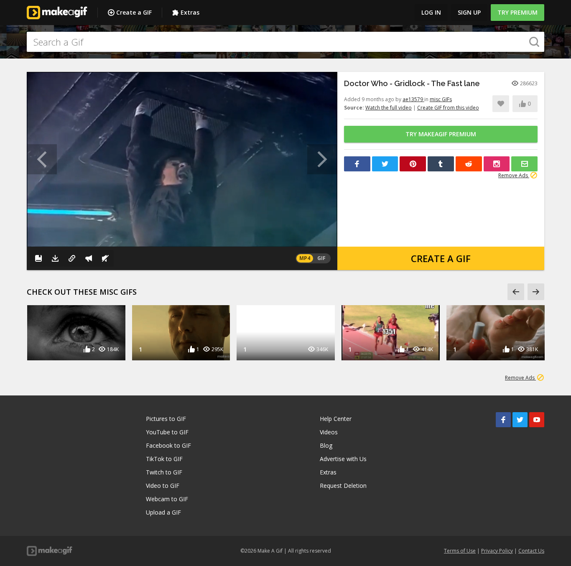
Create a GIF (134, 12)
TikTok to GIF (164, 459)
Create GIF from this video (448, 107)
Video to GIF (162, 486)
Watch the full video (388, 107)
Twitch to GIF (164, 472)
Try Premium (517, 12)
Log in (431, 12)
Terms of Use (460, 550)
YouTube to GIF (167, 432)
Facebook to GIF (168, 445)
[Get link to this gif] (72, 258)
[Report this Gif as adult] (88, 258)
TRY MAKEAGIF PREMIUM (440, 134)
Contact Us (531, 550)
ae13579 (413, 99)
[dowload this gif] (55, 258)
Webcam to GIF (167, 499)
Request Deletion (343, 486)
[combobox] (285, 42)
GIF (321, 258)
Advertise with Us (343, 459)
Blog (326, 445)
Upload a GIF (163, 512)
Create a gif (441, 258)
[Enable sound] (105, 258)
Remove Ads (513, 175)
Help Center (336, 419)
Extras (190, 12)
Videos (329, 432)
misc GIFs (441, 99)
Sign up (469, 12)
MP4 (304, 258)
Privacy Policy (497, 550)
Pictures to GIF (166, 419)
